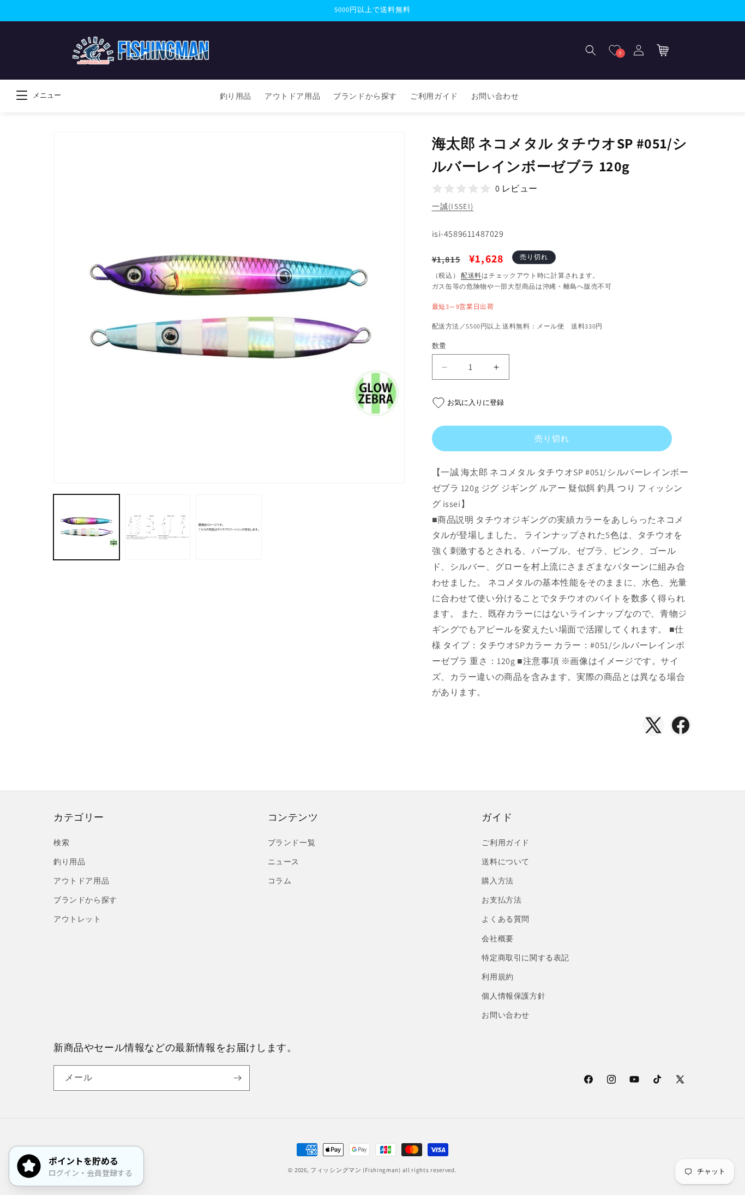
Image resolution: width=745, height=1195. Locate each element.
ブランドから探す (85, 900)
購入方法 (497, 881)
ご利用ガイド (506, 842)
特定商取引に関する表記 (525, 958)
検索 (61, 842)
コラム (280, 881)
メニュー (47, 95)
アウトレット (77, 919)
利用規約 (497, 977)
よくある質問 (506, 919)
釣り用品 (69, 862)
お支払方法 (501, 900)
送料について (506, 862)
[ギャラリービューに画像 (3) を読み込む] (229, 527)
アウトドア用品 (81, 881)
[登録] (237, 1078)
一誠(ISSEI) (453, 206)
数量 (439, 345)
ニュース (283, 862)
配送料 (471, 275)
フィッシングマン (336, 1170)
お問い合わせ (506, 1015)
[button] (591, 50)
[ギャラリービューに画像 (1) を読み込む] (86, 527)
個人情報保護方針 (513, 996)
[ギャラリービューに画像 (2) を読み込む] (158, 527)
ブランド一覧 (292, 842)
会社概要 (497, 938)
